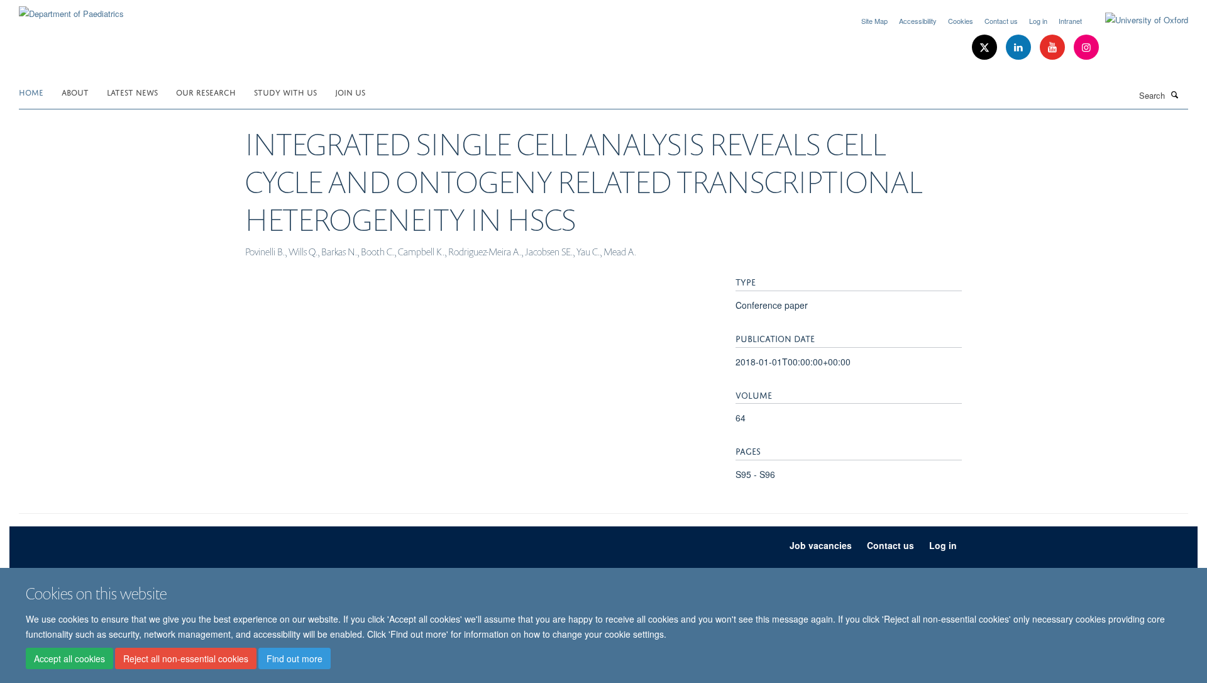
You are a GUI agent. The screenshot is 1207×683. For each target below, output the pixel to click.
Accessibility (918, 21)
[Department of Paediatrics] (71, 9)
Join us (350, 91)
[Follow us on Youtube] (1053, 47)
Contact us (1001, 21)
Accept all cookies (69, 658)
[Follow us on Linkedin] (1019, 47)
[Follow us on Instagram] (1086, 47)
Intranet (1070, 21)
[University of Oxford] (1137, 20)
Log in (1038, 21)
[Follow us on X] (986, 47)
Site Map (874, 21)
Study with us (285, 91)
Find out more (294, 658)
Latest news (132, 91)
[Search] (1175, 94)
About (75, 91)
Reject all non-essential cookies (185, 658)
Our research (206, 91)
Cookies (960, 21)
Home (31, 91)
